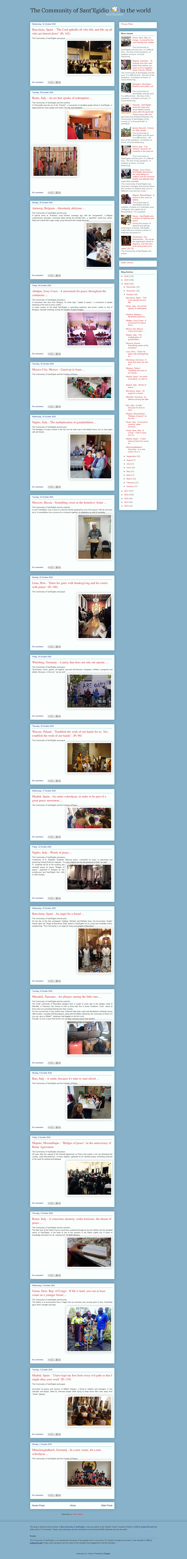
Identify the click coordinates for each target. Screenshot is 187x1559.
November (131, 291)
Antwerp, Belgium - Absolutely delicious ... (59, 208)
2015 (126, 498)
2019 (126, 280)
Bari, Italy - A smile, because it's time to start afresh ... (65, 1078)
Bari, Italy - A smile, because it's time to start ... (135, 407)
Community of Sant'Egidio (74, 1527)
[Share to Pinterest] (59, 82)
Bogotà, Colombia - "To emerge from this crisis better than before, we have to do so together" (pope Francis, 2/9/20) (143, 65)
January (130, 486)
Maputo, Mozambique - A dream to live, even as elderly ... (143, 197)
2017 (126, 491)
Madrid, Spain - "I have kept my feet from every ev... (137, 441)
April (128, 475)
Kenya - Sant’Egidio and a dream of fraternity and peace (143, 218)
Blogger (107, 1554)
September (131, 456)
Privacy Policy (127, 24)
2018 (126, 284)
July (128, 464)
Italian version (127, 262)
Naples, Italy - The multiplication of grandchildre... (134, 337)
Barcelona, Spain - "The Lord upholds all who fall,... (136, 300)
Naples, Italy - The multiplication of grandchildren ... (64, 422)
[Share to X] (54, 82)
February (130, 482)
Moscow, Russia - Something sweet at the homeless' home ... (69, 502)
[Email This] (49, 82)
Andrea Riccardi (147, 1527)
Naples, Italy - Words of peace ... (52, 852)
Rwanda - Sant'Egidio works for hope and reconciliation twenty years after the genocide (143, 108)
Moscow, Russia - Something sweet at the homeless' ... (137, 345)
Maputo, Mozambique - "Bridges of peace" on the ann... (136, 416)
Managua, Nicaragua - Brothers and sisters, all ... (143, 86)
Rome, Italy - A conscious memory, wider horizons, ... (137, 424)
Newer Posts (38, 1505)
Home (73, 1505)
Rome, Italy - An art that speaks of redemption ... (62, 98)
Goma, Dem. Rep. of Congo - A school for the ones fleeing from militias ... (143, 41)
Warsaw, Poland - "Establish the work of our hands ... (136, 370)
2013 (126, 506)
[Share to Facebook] (57, 82)
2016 (126, 495)
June (128, 467)
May (128, 471)
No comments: (38, 82)
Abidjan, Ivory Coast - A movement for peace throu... (136, 322)
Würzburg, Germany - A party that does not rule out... (137, 362)
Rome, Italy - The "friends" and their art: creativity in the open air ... (143, 150)
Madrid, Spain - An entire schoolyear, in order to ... (136, 378)
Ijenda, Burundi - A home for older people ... (143, 129)
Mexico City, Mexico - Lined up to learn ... (58, 369)
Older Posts (106, 1505)
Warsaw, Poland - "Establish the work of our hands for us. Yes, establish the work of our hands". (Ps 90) (70, 733)
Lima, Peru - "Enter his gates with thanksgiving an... (137, 353)
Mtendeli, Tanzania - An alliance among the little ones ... (67, 996)
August (129, 460)
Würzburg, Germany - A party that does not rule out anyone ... (70, 662)
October (130, 294)
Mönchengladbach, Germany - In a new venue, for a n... (135, 449)
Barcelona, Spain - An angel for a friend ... (58, 914)
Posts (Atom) (78, 1514)
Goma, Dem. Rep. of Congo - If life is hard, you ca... (136, 432)
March (129, 479)
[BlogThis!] (51, 82)
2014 (126, 502)
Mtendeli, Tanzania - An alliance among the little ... (137, 399)
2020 (126, 276)
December (131, 287)
